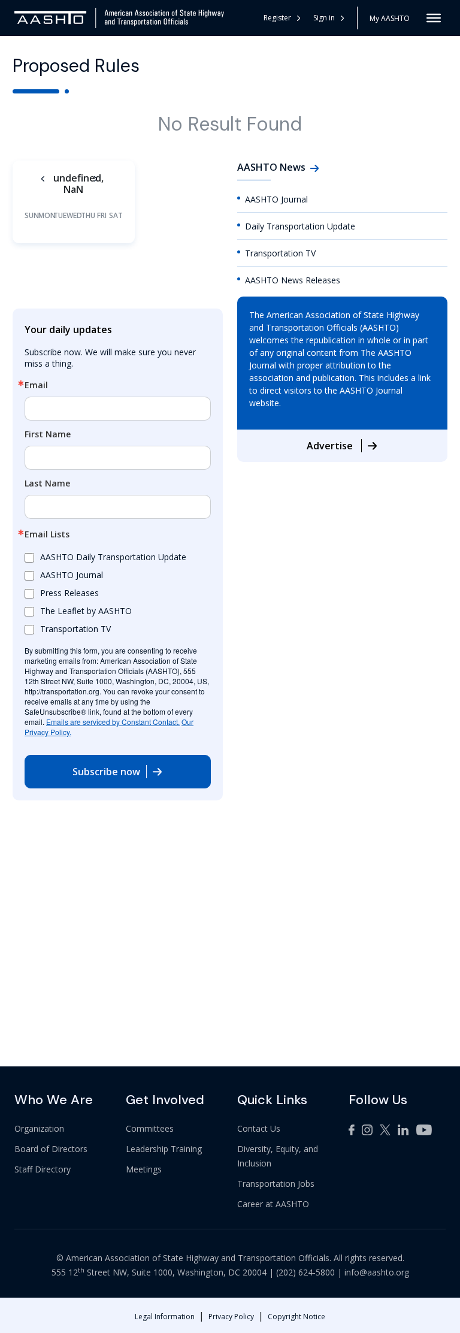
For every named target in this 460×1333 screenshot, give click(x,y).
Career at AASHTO (273, 1204)
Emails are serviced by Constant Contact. (113, 722)
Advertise (331, 445)
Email (36, 385)
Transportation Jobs (275, 1183)
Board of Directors (50, 1148)
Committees (150, 1128)
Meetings (144, 1169)
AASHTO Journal (276, 199)
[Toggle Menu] (433, 18)
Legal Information (165, 1316)
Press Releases (69, 593)
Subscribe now (106, 771)
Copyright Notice (296, 1316)
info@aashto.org (376, 1272)
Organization (39, 1128)
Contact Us (258, 1128)
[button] (329, 18)
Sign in (324, 18)
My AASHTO (390, 18)
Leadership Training (164, 1148)
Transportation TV (280, 253)
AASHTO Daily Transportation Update (113, 557)
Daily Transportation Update (300, 226)
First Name (48, 434)
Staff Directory (42, 1169)
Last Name (47, 483)
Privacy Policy (231, 1316)
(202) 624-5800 (305, 1272)
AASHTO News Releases (292, 280)
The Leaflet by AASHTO (86, 610)
